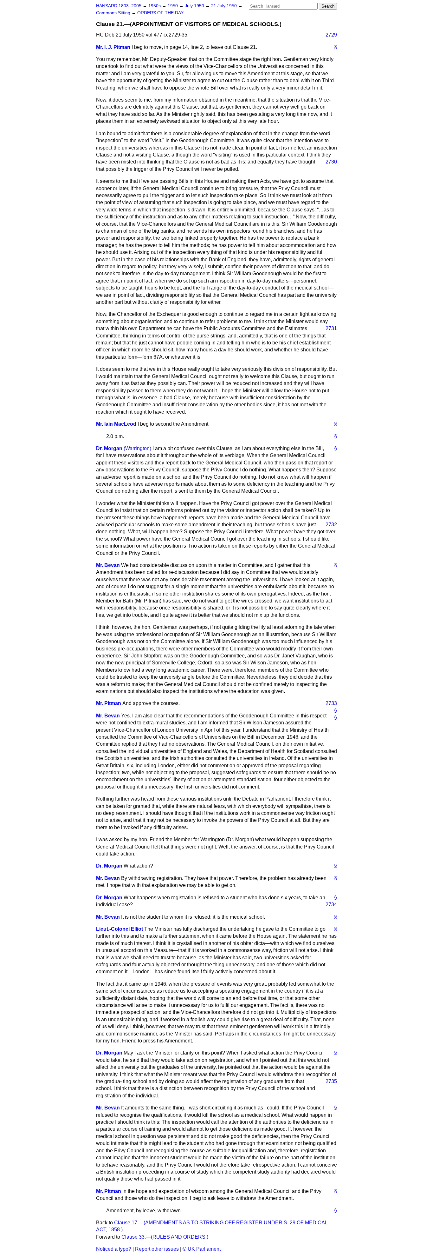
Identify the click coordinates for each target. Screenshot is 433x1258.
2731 (331, 328)
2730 (331, 161)
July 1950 (195, 5)
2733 (331, 703)
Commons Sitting (114, 12)
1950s (155, 5)
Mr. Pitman (108, 703)
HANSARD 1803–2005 (118, 5)
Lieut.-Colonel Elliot (119, 929)
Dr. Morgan (109, 448)
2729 (331, 34)
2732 (331, 524)
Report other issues (157, 1249)
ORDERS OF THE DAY (160, 12)
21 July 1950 (224, 5)
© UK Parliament (202, 1249)
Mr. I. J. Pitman (113, 47)
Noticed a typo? (113, 1249)
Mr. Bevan (108, 565)
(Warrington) (137, 448)
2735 (331, 1081)
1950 (173, 5)
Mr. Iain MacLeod (116, 424)
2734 (331, 904)
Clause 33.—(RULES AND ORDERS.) (164, 1237)
